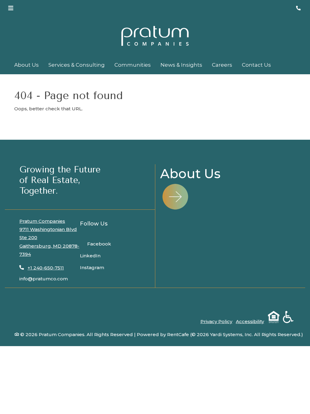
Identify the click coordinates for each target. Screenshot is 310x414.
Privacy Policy (216, 321)
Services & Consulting (76, 65)
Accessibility (250, 321)
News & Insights (181, 65)
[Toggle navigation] (11, 8)
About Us (26, 65)
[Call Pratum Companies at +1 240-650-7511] (299, 8)
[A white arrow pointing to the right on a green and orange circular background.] (175, 197)
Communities (132, 65)
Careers (222, 65)
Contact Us (256, 65)
